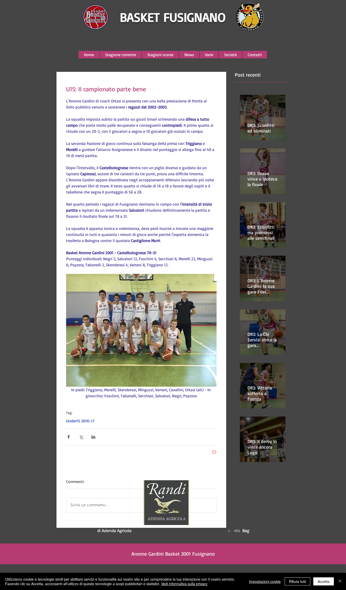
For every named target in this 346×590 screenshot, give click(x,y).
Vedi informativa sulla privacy (184, 583)
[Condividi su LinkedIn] (93, 436)
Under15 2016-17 (80, 420)
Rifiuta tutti (297, 581)
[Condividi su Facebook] (68, 436)
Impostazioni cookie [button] (265, 581)
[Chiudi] (340, 581)
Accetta (324, 581)
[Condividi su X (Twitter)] (81, 436)
